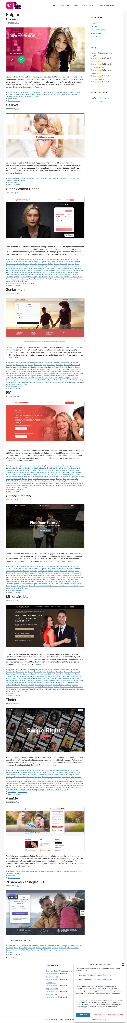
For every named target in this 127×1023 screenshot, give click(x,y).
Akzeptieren (82, 1015)
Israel (56, 92)
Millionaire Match (20, 596)
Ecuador (26, 264)
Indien (44, 266)
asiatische (11, 875)
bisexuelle (11, 489)
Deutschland (25, 92)
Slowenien (9, 277)
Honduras (30, 266)
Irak (56, 266)
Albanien (17, 259)
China (53, 261)
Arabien (41, 259)
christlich (11, 590)
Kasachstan (42, 268)
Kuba (7, 270)
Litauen (77, 92)
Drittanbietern (104, 986)
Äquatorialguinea (32, 259)
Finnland (38, 92)
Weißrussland (16, 281)
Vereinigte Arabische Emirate (71, 94)
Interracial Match (97, 79)
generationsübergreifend (16, 283)
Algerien (11, 178)
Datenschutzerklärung (82, 1006)
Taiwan (50, 277)
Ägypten (11, 259)
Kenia (52, 268)
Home (55, 5)
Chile (48, 261)
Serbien (61, 274)
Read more (39, 87)
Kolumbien (66, 268)
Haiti (24, 266)
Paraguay (59, 272)
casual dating (12, 792)
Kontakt (75, 5)
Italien (60, 92)
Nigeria (24, 272)
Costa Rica (59, 261)
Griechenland (10, 266)
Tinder (11, 700)
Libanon (24, 270)
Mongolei (72, 270)
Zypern (36, 96)
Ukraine (13, 279)
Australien (74, 259)
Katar (48, 268)
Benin (22, 178)
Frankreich (45, 92)
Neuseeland (80, 270)
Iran (59, 266)
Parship (101, 101)
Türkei (8, 279)
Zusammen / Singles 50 (25, 882)
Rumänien (24, 274)
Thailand (56, 277)
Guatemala (19, 266)
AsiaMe (12, 798)
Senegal (76, 178)
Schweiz (38, 94)
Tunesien (9, 180)
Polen (76, 272)
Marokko (63, 178)
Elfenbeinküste (29, 178)
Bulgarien (17, 92)
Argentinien (48, 259)
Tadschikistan (43, 277)
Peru (64, 272)
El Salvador (33, 264)
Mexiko (58, 270)
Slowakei (75, 274)
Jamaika (78, 266)
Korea (72, 268)
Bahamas (9, 261)
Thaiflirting (104, 98)
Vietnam (8, 281)
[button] (123, 965)
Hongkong (38, 266)
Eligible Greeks (96, 73)
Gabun (45, 178)
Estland (32, 92)
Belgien (10, 92)
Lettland (71, 92)
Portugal (24, 94)
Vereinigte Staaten (12, 96)
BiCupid (12, 393)
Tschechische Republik (68, 277)
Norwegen (9, 94)
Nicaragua (9, 272)
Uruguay (25, 279)
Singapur (68, 274)
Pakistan (46, 272)
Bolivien (30, 261)
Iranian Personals (97, 67)
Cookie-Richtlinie (96, 1019)
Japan (8, 268)
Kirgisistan (58, 268)
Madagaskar (37, 270)
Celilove (12, 105)
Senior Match (17, 289)
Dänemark (67, 261)
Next (14, 958)
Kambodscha (15, 268)
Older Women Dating (23, 189)
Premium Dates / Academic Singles (60, 971)
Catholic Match (18, 496)
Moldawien (64, 270)
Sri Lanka (23, 277)
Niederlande (17, 272)
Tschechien (52, 94)
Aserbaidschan (65, 259)
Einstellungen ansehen (115, 1015)
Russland (31, 274)
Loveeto (12, 19)
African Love (51, 983)
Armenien (56, 259)
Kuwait (12, 270)
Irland (51, 92)
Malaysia (45, 270)
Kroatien (77, 268)
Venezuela (32, 279)
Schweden (31, 94)
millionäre (11, 693)
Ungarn (59, 94)
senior (20, 386)
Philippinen (70, 272)
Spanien (44, 94)
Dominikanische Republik (14, 264)
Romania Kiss (95, 61)
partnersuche (12, 99)
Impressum (106, 1019)
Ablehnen (97, 1015)
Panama (52, 272)
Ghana (77, 264)
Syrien (35, 277)
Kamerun (51, 178)
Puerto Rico (16, 274)
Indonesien (50, 266)
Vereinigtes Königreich (26, 96)
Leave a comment (14, 101)
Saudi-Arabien (39, 274)
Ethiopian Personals (98, 30)
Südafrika (29, 277)
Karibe (35, 268)
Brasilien (36, 261)
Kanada (65, 92)
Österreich (17, 94)
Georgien (71, 264)
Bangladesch (17, 261)
